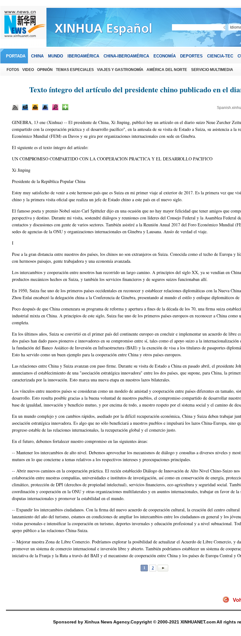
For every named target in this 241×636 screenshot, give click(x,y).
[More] (65, 107)
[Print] (35, 107)
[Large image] (55, 107)
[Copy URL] (45, 107)
